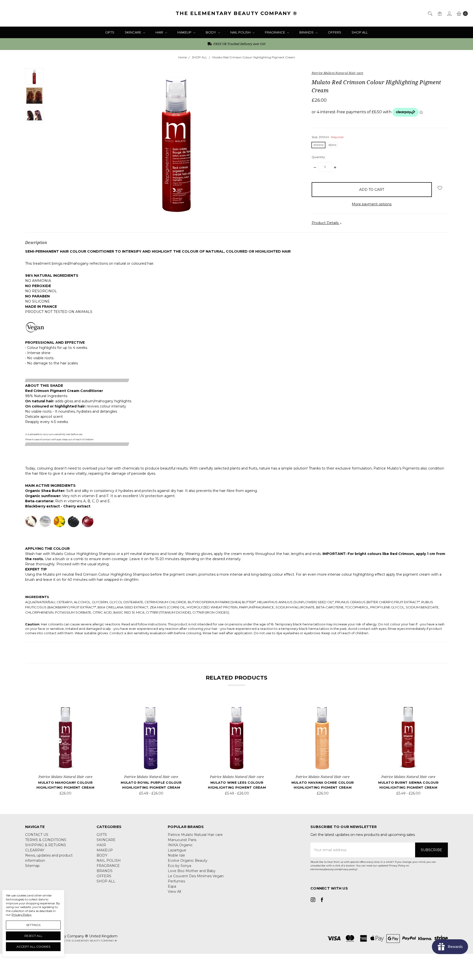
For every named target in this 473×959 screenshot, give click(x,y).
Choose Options (65, 764)
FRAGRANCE (275, 32)
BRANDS (306, 32)
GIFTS (109, 32)
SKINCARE (133, 32)
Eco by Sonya (179, 865)
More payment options (371, 204)
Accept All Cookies (33, 946)
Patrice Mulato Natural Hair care (195, 834)
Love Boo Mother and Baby (192, 871)
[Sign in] (449, 13)
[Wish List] (93, 709)
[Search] (429, 13)
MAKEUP (184, 32)
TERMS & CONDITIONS (45, 840)
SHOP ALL (360, 32)
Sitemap (32, 865)
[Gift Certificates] (439, 13)
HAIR (159, 32)
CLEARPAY (34, 850)
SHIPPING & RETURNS (45, 845)
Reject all (33, 936)
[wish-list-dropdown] (440, 187)
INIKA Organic (180, 845)
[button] (379, 914)
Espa (172, 886)
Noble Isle (176, 855)
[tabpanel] (65, 748)
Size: (327, 137)
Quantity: (319, 157)
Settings (33, 925)
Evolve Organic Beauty (187, 860)
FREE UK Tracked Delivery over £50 (239, 44)
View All (174, 891)
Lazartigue (177, 850)
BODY (211, 32)
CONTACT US (36, 834)
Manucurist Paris (182, 840)
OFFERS (334, 32)
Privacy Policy (22, 914)
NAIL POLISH (240, 32)
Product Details (325, 223)
